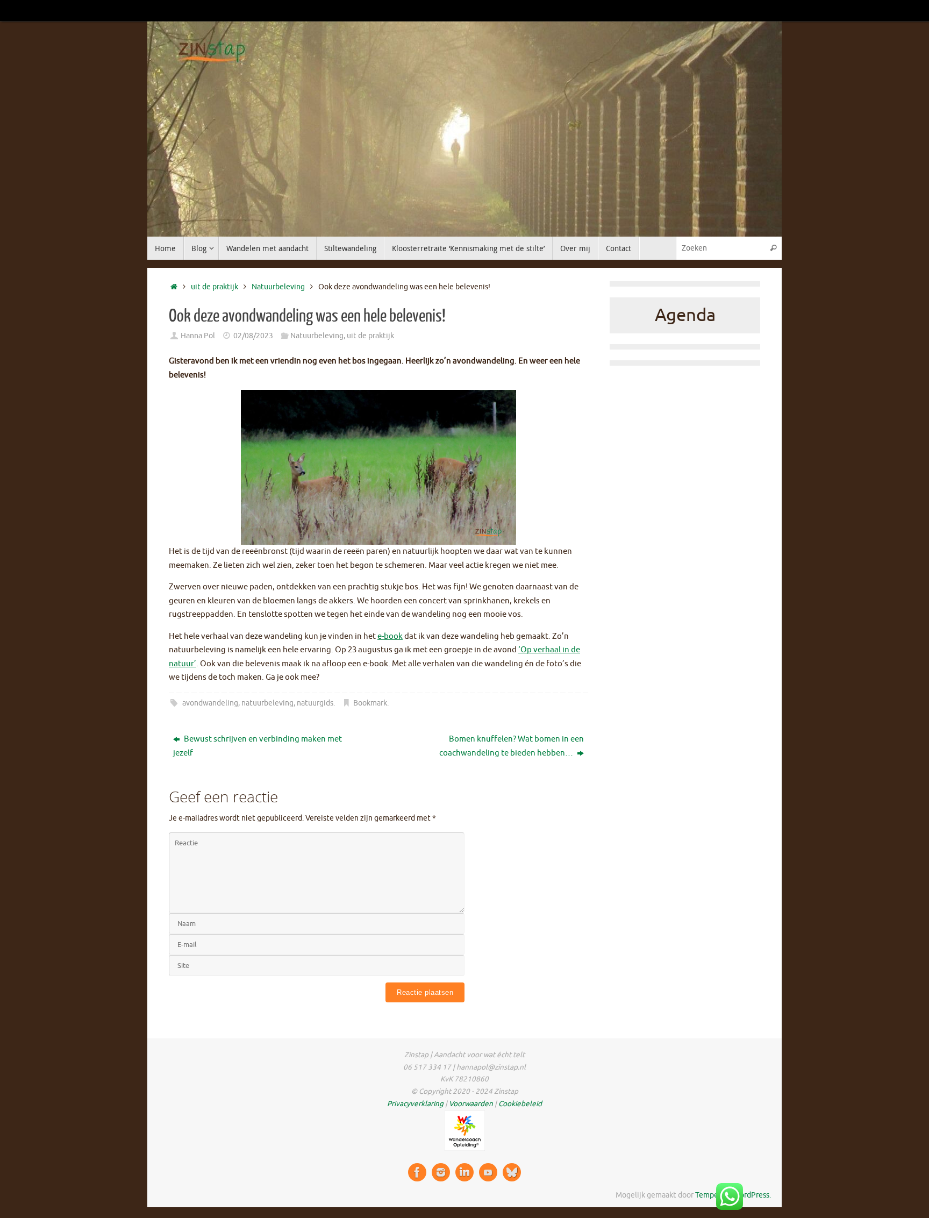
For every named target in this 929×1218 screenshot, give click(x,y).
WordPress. (752, 1195)
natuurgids (315, 703)
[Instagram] (441, 1172)
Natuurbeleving (278, 286)
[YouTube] (488, 1172)
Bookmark (370, 703)
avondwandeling (210, 703)
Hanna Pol (198, 335)
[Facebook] (417, 1172)
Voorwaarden (471, 1103)
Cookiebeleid (520, 1103)
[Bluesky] (512, 1172)
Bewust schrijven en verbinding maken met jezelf (257, 746)
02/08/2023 (253, 335)
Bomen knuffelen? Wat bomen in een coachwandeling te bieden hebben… (511, 746)
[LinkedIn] (464, 1172)
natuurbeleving (267, 703)
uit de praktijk (214, 286)
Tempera (710, 1195)
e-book (390, 636)
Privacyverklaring (415, 1103)
